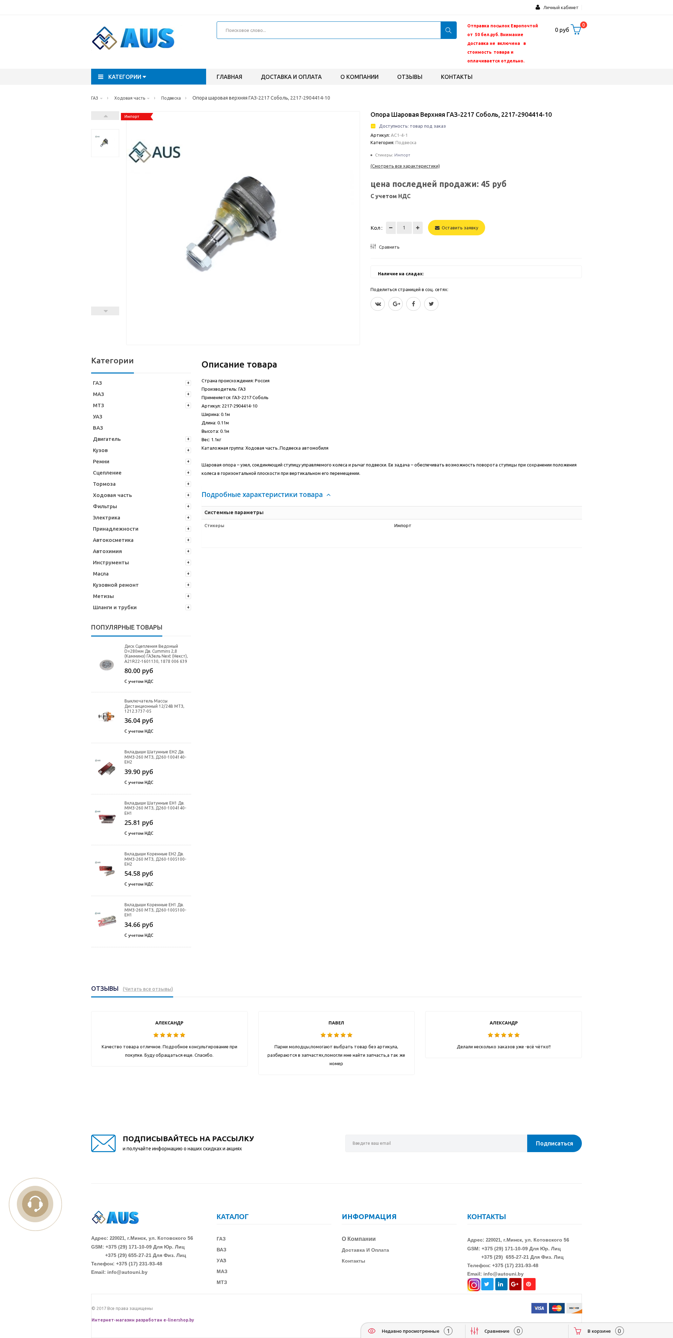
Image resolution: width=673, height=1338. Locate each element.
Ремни (101, 461)
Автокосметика (113, 540)
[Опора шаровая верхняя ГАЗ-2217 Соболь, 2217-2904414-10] (105, 143)
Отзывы (409, 77)
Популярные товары (126, 627)
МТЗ (98, 405)
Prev (105, 311)
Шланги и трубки (115, 607)
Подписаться (554, 1143)
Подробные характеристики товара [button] (263, 494)
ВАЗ (98, 428)
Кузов (100, 450)
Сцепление (107, 473)
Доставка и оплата (291, 77)
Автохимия (107, 551)
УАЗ (97, 416)
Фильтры (105, 506)
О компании (359, 77)
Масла (101, 574)
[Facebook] (413, 304)
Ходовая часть (112, 495)
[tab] (392, 495)
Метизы (103, 596)
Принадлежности (115, 529)
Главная (229, 77)
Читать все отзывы (147, 989)
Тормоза (104, 484)
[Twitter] (378, 304)
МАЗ (98, 394)
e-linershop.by (178, 1320)
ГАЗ (97, 383)
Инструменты (111, 562)
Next (105, 115)
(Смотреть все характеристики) (405, 165)
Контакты (457, 77)
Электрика (106, 517)
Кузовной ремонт (116, 585)
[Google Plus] (395, 304)
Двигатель (107, 439)
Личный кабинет (559, 7)
